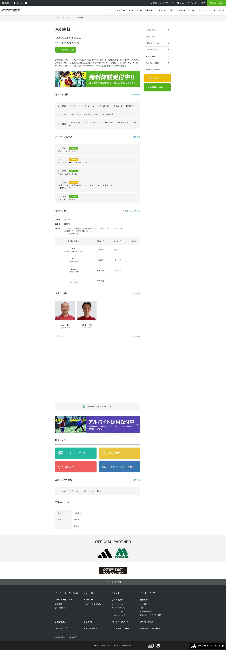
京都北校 (77, 513)
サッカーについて (118, 615)
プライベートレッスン (177, 10)
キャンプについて (118, 608)
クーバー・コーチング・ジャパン (66, 17)
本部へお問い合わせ (178, 3)
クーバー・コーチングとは (115, 10)
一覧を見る (136, 95)
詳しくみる (136, 293)
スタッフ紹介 (151, 56)
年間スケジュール (152, 43)
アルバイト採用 (192, 3)
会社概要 (143, 604)
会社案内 (154, 3)
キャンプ (162, 10)
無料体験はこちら (155, 87)
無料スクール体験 (217, 3)
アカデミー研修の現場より (93, 604)
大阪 (59, 520)
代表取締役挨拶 (146, 611)
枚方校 (76, 520)
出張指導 (58, 604)
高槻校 (76, 526)
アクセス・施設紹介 (153, 69)
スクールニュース (152, 50)
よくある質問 (164, 3)
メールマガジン (90, 628)
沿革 (141, 608)
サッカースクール (135, 10)
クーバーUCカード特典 (150, 628)
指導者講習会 (60, 608)
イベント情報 (151, 30)
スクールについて (118, 604)
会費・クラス (151, 36)
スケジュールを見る (132, 211)
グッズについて (117, 611)
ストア (203, 3)
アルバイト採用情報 (153, 63)
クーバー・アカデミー (197, 10)
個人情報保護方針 (60, 637)
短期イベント (150, 10)
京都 (59, 513)
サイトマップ (61, 628)
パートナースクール (216, 10)
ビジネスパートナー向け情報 (150, 615)
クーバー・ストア (147, 593)
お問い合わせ (153, 78)
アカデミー (88, 600)
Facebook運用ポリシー (75, 637)
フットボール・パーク (121, 628)
